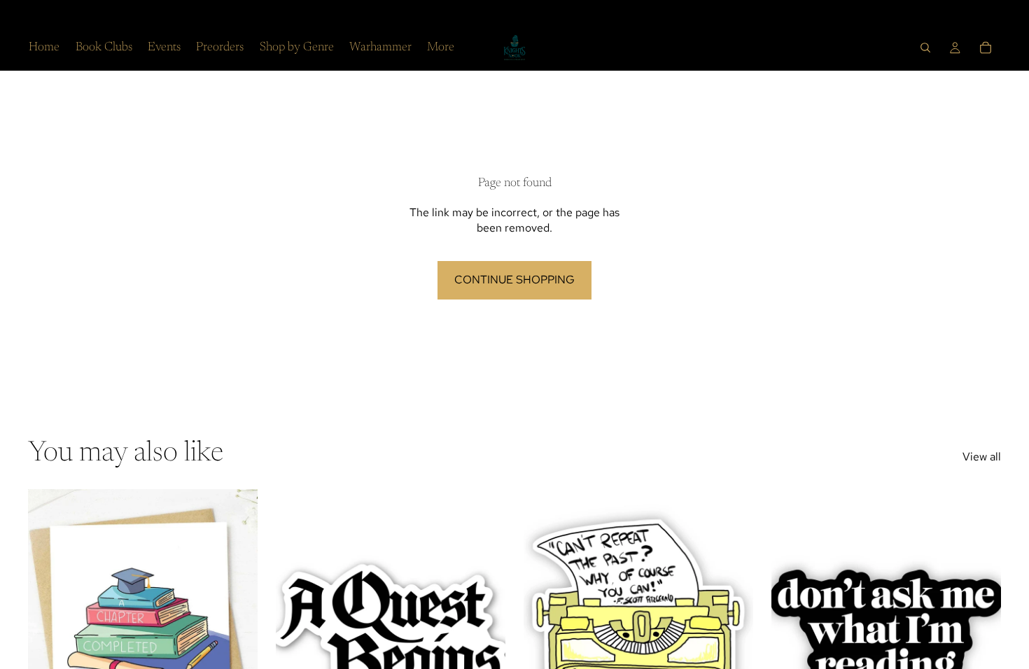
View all (981, 456)
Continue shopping (514, 279)
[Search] (925, 47)
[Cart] (985, 47)
